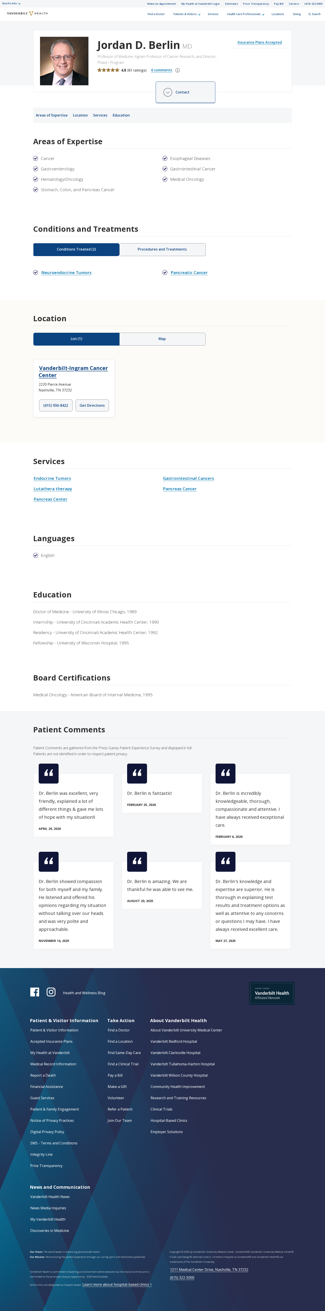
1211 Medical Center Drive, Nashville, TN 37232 (209, 1269)
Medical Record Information (53, 1064)
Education (121, 115)
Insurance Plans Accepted (260, 42)
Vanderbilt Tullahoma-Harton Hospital (183, 1064)
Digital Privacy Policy (47, 1131)
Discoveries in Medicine (49, 1230)
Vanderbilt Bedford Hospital (174, 1041)
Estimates (231, 3)
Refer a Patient (120, 1109)
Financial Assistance (46, 1086)
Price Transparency (256, 3)
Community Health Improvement (178, 1086)
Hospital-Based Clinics (169, 1120)
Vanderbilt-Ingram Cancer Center (73, 371)
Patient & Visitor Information (54, 1030)
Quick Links (9, 3)
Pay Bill (278, 3)
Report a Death (43, 1075)
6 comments (161, 70)
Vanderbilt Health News (50, 1196)
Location (80, 115)
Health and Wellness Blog (84, 992)
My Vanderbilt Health (47, 1219)
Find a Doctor (156, 14)
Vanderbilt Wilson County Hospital (179, 1075)
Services (213, 14)
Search (316, 14)
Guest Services (42, 1097)
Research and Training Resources (178, 1097)
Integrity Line (41, 1154)
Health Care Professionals (244, 14)
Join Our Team (120, 1120)
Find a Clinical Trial (123, 1064)
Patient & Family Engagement (54, 1109)
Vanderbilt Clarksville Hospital (175, 1052)
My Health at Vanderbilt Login (200, 3)
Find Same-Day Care (124, 1052)
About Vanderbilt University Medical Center (186, 1030)
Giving (297, 14)
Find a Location (120, 1041)
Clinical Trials (161, 1109)
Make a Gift (117, 1086)
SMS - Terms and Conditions (53, 1143)
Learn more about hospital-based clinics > (117, 1284)
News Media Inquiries (48, 1208)
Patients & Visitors (185, 14)
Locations (278, 14)
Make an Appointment (161, 3)
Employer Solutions (167, 1131)
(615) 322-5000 (313, 3)
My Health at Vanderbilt (50, 1052)
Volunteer (116, 1097)
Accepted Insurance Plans (51, 1041)
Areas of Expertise (52, 115)
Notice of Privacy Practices (52, 1120)
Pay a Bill (115, 1075)
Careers (294, 3)
